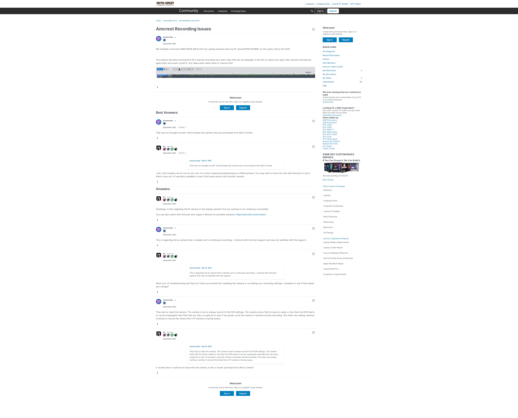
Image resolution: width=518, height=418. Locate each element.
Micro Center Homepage (334, 186)
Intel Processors (330, 122)
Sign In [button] (227, 107)
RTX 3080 (327, 127)
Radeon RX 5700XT (331, 141)
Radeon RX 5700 (330, 144)
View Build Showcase (332, 115)
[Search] (311, 11)
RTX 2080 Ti (328, 129)
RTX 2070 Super (330, 134)
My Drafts (342, 78)
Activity (326, 59)
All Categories (329, 51)
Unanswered (342, 82)
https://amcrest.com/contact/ (251, 214)
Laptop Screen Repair (333, 247)
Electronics (328, 227)
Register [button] (243, 107)
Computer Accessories (333, 206)
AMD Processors (330, 120)
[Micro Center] (189, 11)
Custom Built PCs (330, 269)
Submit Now (328, 102)
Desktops (327, 190)
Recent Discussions (331, 55)
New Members (329, 63)
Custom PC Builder (331, 211)
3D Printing (328, 232)
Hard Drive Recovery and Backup (338, 258)
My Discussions (329, 74)
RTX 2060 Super (330, 139)
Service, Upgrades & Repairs (336, 238)
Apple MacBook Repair (333, 263)
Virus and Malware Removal (335, 253)
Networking (328, 222)
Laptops (327, 195)
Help (325, 85)
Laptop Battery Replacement (336, 242)
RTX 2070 (327, 137)
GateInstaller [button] (168, 37)
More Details (328, 180)
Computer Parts (330, 200)
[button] (313, 29)
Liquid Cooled (329, 148)
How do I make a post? (333, 66)
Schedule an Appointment (334, 274)
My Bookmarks (342, 70)
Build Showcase (330, 216)
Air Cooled (327, 146)
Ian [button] (164, 146)
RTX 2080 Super (330, 132)
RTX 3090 (327, 125)
